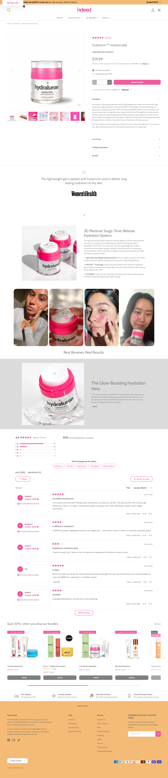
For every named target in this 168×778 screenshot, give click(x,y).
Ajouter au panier (137, 82)
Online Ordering (103, 731)
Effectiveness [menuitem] (108, 466)
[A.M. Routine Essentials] (95, 646)
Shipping (100, 735)
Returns (100, 743)
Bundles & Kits (73, 727)
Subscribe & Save (74, 731)
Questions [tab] (34, 472)
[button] (159, 10)
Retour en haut (83, 706)
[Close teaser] (24, 6)
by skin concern (74, 18)
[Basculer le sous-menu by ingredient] (98, 17)
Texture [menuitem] (70, 466)
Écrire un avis (143, 479)
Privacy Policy (102, 747)
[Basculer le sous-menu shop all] (64, 17)
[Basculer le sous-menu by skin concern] (82, 17)
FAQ (98, 727)
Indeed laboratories (17, 768)
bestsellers (16, 23)
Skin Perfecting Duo (122, 666)
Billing (99, 739)
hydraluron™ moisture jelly (30, 23)
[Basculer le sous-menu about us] (110, 17)
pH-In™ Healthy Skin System (54, 666)
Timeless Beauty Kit (14, 666)
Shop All (71, 720)
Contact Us (101, 720)
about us (105, 18)
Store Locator (102, 723)
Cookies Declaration (104, 751)
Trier (128, 488)
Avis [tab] (20, 472)
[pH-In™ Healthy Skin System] (60, 646)
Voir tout (157, 624)
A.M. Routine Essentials (87, 666)
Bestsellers (72, 723)
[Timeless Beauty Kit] (24, 646)
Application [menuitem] (81, 466)
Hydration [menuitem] (58, 466)
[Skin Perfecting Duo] (131, 646)
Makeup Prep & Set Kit (159, 666)
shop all (60, 18)
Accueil (9, 23)
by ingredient (91, 18)
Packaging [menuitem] (95, 466)
